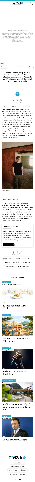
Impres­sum (13, 474)
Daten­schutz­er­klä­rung (17, 466)
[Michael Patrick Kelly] (17, 189)
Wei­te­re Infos (8, 245)
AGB (10, 470)
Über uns (23, 470)
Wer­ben (17, 462)
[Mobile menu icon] (31, 3)
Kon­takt (22, 474)
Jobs (16, 470)
